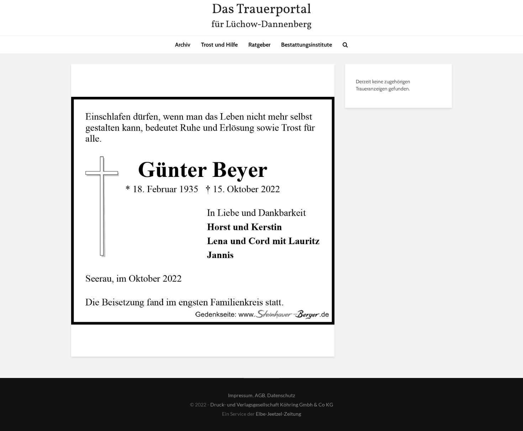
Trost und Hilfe (219, 44)
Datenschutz (281, 395)
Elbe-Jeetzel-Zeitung (278, 414)
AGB (260, 395)
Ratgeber (259, 44)
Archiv (182, 44)
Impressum (240, 395)
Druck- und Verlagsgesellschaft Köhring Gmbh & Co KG (271, 404)
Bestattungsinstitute (306, 44)
